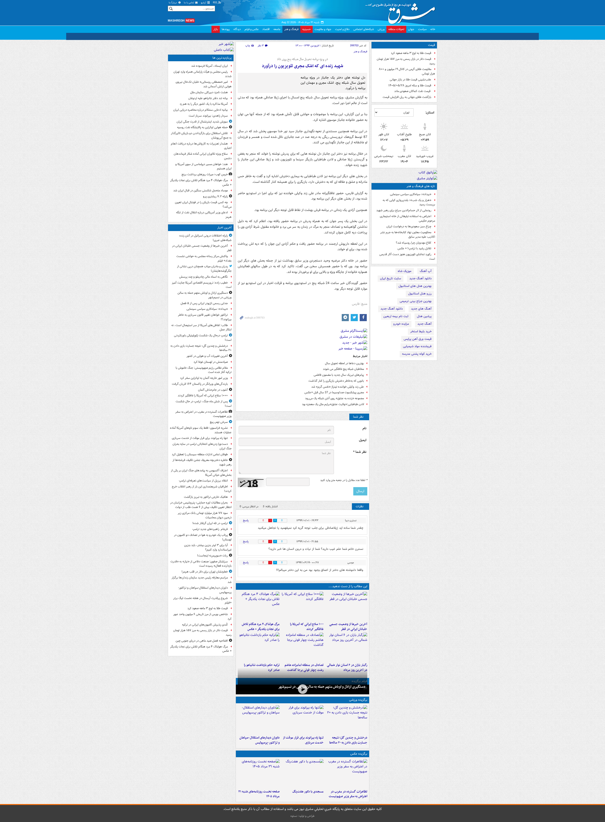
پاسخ (246, 520)
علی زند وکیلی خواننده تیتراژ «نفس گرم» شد (337, 387)
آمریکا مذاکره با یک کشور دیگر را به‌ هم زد (204, 104)
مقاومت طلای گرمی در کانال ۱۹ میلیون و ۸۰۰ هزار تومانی (407, 71)
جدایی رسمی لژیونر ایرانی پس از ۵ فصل (204, 303)
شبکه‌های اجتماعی (363, 29)
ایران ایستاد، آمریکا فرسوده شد (209, 66)
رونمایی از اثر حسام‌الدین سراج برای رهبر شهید (403, 210)
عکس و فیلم (252, 29)
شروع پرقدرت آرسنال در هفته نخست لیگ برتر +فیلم (202, 600)
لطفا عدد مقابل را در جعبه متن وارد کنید (343, 480)
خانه (432, 29)
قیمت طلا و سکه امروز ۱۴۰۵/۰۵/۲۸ (409, 85)
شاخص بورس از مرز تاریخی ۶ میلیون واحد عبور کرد (202, 616)
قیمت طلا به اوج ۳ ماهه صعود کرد (411, 53)
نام (364, 428)
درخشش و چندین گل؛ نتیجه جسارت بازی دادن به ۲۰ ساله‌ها (348, 740)
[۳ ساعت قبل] (259, 606)
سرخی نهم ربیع (219, 422)
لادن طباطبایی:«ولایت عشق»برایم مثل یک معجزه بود (333, 404)
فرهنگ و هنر (291, 29)
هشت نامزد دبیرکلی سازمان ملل (209, 92)
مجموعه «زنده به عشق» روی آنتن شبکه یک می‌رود (334, 398)
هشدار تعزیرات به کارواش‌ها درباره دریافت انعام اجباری (201, 145)
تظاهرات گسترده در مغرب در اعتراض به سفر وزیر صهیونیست (348, 794)
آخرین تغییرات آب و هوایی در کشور (207, 356)
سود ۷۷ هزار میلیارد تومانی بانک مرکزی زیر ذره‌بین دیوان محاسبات (205, 515)
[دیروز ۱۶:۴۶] (259, 647)
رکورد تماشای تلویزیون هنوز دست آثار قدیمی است (407, 256)
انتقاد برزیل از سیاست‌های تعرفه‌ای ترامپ (203, 480)
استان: (429, 112)
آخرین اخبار (224, 227)
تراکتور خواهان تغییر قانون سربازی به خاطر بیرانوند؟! (205, 317)
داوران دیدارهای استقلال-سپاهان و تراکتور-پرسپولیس (259, 740)
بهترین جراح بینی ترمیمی (416, 301)
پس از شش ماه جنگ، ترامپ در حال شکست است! (204, 403)
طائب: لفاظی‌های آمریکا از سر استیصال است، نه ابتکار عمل (201, 327)
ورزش (381, 29)
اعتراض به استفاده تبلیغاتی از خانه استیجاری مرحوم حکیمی (407, 218)
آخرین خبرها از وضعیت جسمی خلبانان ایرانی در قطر (348, 626)
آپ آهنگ (426, 271)
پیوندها (226, 29)
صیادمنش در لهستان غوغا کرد (211, 362)
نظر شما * (359, 452)
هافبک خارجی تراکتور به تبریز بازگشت (206, 497)
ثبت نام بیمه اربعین (396, 316)
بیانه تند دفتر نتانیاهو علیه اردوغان (208, 98)
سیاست (422, 29)
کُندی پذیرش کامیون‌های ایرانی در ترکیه (205, 624)
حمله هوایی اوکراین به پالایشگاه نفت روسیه (202, 127)
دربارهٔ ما (173, 2)
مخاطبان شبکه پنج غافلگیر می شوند (343, 369)
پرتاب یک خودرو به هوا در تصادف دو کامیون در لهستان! (203, 537)
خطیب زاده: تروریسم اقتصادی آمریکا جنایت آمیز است (202, 284)
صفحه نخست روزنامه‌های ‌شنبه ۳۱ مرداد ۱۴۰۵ (259, 794)
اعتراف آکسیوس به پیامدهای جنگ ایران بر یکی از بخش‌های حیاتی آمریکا (201, 472)
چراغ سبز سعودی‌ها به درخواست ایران (408, 226)
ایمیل (362, 440)
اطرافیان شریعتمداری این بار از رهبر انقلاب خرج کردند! (202, 488)
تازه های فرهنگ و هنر (420, 186)
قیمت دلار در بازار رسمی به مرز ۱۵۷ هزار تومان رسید (406, 61)
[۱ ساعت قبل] (302, 606)
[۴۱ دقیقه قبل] (302, 688)
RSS (215, 2)
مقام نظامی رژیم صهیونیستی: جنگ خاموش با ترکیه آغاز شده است (204, 370)
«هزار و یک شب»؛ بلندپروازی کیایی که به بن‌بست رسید (409, 202)
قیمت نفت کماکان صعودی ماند (412, 91)
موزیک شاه (404, 271)
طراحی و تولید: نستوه (302, 816)
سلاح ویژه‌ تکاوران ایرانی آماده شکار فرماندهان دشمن (203, 156)
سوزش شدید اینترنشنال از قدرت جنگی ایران (202, 121)
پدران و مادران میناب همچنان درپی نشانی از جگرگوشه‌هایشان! (204, 268)
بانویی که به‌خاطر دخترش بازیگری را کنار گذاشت (336, 381)
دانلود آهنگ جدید (420, 278)
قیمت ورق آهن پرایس (418, 339)
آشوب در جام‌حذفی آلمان (213, 390)
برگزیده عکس (358, 753)
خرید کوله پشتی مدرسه (417, 353)
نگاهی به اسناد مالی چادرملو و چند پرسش (203, 277)
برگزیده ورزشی (358, 699)
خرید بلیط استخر (421, 331)
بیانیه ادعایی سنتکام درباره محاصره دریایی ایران (200, 110)
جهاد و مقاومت (323, 29)
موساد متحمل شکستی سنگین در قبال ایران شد (200, 190)
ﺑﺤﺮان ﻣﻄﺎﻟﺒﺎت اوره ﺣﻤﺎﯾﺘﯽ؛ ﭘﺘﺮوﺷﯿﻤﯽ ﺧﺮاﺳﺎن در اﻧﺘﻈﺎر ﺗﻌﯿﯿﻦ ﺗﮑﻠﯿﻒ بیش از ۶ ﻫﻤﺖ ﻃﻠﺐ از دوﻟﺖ (201, 504)
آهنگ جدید (424, 323)
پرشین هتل (424, 316)
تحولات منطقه (396, 29)
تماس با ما (189, 2)
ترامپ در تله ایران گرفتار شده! (210, 523)
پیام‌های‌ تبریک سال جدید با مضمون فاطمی (339, 375)
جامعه (277, 29)
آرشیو (204, 2)
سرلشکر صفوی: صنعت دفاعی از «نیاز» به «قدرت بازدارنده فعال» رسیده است (201, 563)
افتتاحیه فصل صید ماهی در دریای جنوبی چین (202, 640)
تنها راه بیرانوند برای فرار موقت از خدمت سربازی (303, 740)
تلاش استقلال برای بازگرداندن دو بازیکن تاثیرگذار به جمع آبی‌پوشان (201, 135)
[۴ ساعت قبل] (302, 647)
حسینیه (306, 29)
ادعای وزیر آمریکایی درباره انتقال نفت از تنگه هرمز (204, 214)
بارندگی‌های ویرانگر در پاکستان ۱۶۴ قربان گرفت (200, 384)
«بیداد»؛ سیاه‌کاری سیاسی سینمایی (410, 194)
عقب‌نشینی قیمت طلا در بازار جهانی (410, 79)
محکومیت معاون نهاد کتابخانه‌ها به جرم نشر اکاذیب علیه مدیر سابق (407, 234)
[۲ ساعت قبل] (259, 719)
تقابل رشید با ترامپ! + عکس (414, 248)
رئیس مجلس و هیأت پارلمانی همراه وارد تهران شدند (202, 74)
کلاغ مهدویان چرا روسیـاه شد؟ (413, 242)
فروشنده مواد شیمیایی (417, 346)
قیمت (431, 45)
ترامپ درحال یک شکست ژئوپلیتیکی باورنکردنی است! (203, 337)
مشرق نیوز (401, 12)
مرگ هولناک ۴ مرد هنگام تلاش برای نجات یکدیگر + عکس (261, 626)
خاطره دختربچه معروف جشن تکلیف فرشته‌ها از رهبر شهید (202, 462)
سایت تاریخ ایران (390, 278)
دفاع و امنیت (342, 29)
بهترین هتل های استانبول (415, 286)
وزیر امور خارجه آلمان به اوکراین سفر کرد (204, 378)
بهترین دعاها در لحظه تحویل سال (344, 363)
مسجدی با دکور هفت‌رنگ (307, 791)
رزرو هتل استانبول (420, 293)
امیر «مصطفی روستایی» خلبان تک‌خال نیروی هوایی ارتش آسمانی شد (204, 84)
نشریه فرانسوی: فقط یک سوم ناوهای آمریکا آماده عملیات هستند (201, 430)
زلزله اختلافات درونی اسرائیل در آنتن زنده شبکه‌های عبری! (205, 237)
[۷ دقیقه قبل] (346, 606)
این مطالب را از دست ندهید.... (347, 586)
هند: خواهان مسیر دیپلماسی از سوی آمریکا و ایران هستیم (203, 166)
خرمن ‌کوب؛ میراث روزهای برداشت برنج (205, 174)
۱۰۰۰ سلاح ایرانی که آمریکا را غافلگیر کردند (306, 626)
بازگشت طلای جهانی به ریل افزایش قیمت (407, 97)
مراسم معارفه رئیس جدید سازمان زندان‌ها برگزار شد (202, 579)
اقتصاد (266, 29)
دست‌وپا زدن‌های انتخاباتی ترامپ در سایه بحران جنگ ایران (202, 446)
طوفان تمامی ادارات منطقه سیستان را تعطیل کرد (200, 454)
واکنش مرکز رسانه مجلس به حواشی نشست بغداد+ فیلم (204, 258)
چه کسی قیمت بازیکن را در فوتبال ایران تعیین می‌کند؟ (203, 204)
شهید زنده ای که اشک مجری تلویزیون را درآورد (302, 66)
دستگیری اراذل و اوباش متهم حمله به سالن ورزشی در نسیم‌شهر (321, 687)
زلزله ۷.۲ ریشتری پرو (215, 196)
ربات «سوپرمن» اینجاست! (212, 555)
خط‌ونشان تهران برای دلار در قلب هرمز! (205, 571)
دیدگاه (237, 29)
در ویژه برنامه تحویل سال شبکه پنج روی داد (302, 59)
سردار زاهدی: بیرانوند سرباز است (208, 116)
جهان (411, 29)
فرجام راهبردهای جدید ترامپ (210, 529)
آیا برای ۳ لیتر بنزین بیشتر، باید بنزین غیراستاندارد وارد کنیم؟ (208, 547)
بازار (215, 29)
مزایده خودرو (401, 323)
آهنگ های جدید (421, 308)
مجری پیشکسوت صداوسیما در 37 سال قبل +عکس (334, 392)
